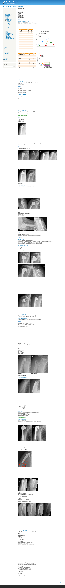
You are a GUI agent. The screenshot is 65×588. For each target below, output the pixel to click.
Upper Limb (7, 6)
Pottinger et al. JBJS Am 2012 (22, 314)
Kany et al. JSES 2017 (21, 239)
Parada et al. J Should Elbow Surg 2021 (23, 21)
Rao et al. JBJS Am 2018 (21, 342)
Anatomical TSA (20, 6)
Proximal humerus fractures (9, 34)
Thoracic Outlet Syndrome (9, 39)
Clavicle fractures (7, 29)
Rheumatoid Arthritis (9, 19)
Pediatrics (5, 49)
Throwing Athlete (7, 40)
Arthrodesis (7, 16)
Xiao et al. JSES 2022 (21, 411)
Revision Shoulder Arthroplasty (11, 24)
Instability (6, 31)
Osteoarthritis (8, 18)
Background (8, 21)
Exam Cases (6, 60)
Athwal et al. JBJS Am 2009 (22, 419)
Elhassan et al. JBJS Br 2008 (22, 110)
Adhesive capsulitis (8, 15)
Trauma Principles (6, 53)
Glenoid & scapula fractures (9, 30)
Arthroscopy (7, 27)
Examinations (6, 54)
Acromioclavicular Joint (8, 14)
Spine (5, 48)
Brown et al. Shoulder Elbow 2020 (22, 318)
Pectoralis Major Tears (8, 33)
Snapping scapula (7, 36)
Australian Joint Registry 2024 (22, 25)
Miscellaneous (6, 58)
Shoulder (11, 6)
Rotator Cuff (7, 35)
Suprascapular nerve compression (10, 38)
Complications (9, 23)
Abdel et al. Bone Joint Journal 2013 (23, 245)
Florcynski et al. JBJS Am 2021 (22, 530)
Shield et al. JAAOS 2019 (21, 185)
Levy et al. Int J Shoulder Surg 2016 (23, 81)
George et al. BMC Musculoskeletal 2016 (23, 403)
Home (3, 6)
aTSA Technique (9, 22)
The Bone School (12, 2)
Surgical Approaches (7, 52)
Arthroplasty (15, 6)
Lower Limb (5, 47)
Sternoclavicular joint (8, 37)
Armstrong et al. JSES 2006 (22, 94)
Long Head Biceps (8, 32)
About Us (5, 59)
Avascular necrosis (8, 28)
